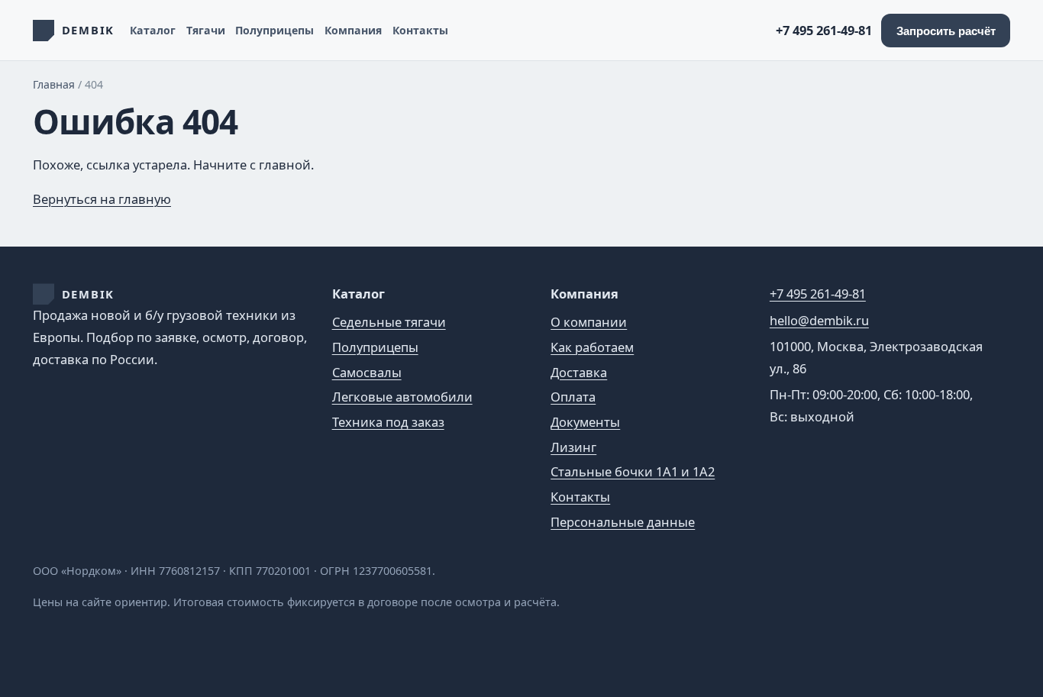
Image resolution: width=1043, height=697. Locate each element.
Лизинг (573, 447)
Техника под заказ (388, 422)
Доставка (579, 372)
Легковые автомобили (402, 396)
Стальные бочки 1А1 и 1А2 (633, 471)
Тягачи (205, 30)
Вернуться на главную (102, 199)
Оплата (573, 396)
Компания (353, 30)
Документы (585, 422)
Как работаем (592, 347)
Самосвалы (367, 372)
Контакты (420, 30)
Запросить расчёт (946, 30)
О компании (589, 322)
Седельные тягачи (389, 322)
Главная (54, 84)
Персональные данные (623, 522)
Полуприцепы (274, 30)
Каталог (153, 30)
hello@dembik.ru (819, 320)
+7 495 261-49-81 (824, 30)
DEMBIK (88, 294)
